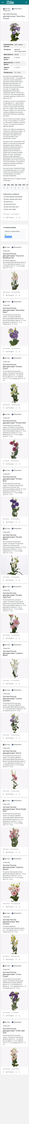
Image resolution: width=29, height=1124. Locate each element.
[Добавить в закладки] (20, 217)
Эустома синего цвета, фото (11, 206)
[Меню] (3, 2)
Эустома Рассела (8, 201)
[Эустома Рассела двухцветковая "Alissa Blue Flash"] (14, 326)
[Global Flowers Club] (10, 2)
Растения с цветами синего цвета (13, 199)
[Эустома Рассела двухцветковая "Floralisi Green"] (14, 383)
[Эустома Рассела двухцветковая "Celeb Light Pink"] (14, 1047)
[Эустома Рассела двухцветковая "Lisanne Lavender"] (14, 714)
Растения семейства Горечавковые (13, 196)
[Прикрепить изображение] (5, 234)
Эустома (7, 9)
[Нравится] (4, 217)
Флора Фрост (18, 9)
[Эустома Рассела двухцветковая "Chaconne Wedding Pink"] (14, 271)
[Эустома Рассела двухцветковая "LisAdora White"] (14, 664)
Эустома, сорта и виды (10, 209)
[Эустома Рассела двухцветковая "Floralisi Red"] (14, 439)
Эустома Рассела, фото (10, 204)
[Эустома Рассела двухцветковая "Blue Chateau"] (14, 936)
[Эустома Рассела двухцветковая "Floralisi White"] (14, 554)
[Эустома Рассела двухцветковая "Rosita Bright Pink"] (14, 826)
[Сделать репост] (17, 217)
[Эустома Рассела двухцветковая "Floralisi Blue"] (14, 496)
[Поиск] (26, 2)
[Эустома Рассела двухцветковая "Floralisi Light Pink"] (14, 612)
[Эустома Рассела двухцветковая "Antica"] (14, 769)
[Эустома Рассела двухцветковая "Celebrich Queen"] (14, 882)
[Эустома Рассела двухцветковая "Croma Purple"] (14, 990)
